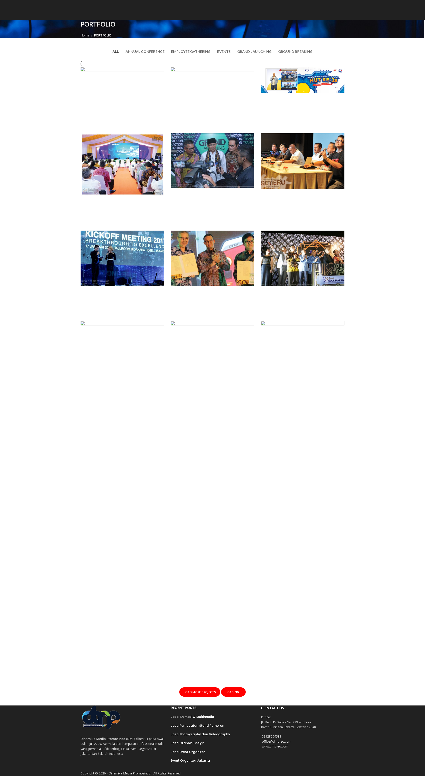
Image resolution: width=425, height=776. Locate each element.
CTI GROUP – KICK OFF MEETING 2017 (118, 304)
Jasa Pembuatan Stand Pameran (197, 725)
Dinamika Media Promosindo (130, 773)
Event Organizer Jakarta (190, 760)
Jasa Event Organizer (188, 752)
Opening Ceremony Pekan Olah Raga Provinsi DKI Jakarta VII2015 (300, 670)
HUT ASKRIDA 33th (284, 107)
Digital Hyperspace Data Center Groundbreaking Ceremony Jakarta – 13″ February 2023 (119, 113)
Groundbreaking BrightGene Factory (115, 213)
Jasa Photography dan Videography (200, 734)
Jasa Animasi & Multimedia (192, 717)
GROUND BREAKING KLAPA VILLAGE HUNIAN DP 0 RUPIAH (212, 304)
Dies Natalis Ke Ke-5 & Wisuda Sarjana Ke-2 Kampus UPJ (117, 670)
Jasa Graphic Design (187, 743)
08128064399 (271, 736)
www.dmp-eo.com (275, 746)
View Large (158, 72)
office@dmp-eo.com (276, 741)
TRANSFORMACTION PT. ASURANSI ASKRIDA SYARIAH (211, 206)
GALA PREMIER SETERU (288, 203)
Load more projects (200, 692)
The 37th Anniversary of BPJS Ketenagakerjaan (205, 670)
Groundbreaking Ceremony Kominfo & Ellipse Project (204, 110)
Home (85, 35)
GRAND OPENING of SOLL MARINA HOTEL (300, 304)
